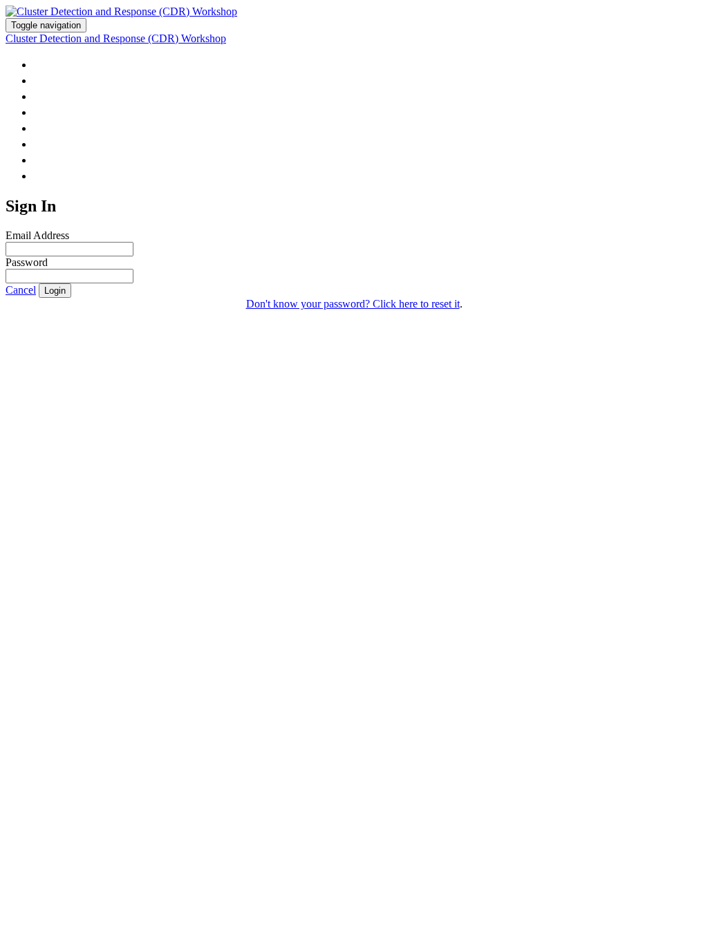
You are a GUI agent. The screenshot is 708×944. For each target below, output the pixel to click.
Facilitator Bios (89, 127)
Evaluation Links (92, 143)
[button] (21, 290)
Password (27, 262)
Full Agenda (74, 96)
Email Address (37, 235)
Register (62, 175)
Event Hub (67, 80)
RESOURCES (68, 112)
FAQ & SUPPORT (81, 159)
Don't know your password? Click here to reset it (353, 304)
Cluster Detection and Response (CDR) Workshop (116, 38)
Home (52, 64)
